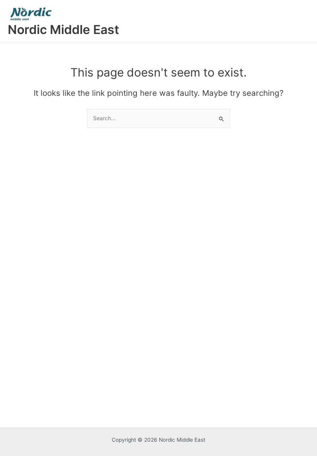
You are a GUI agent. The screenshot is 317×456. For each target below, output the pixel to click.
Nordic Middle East (63, 29)
